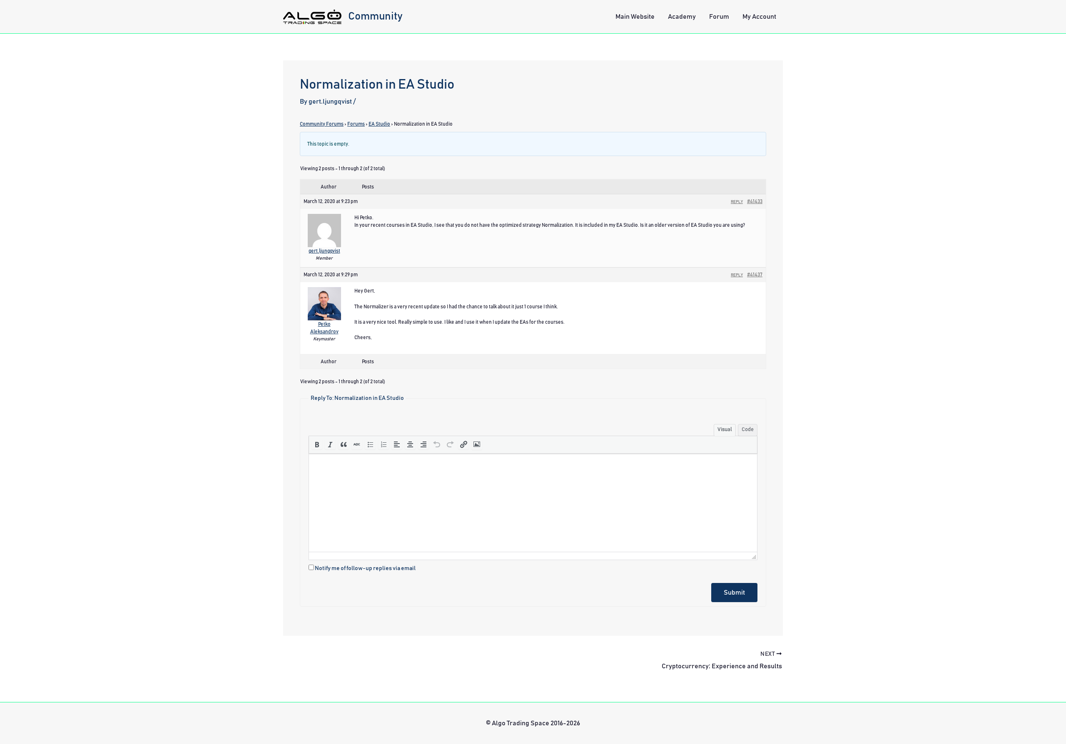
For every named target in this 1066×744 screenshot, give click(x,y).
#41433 (754, 201)
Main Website (635, 16)
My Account (759, 16)
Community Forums (322, 124)
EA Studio (379, 124)
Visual (724, 429)
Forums (356, 124)
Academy (682, 16)
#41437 (754, 274)
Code (748, 429)
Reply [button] (737, 202)
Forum (719, 16)
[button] (317, 444)
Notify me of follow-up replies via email (365, 568)
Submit (734, 592)
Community (375, 16)
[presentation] (316, 444)
